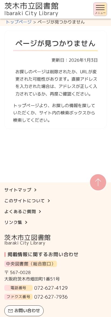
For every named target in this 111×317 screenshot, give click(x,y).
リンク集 (13, 222)
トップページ (19, 22)
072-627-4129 (51, 288)
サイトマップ (18, 190)
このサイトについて (24, 201)
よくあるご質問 (20, 211)
